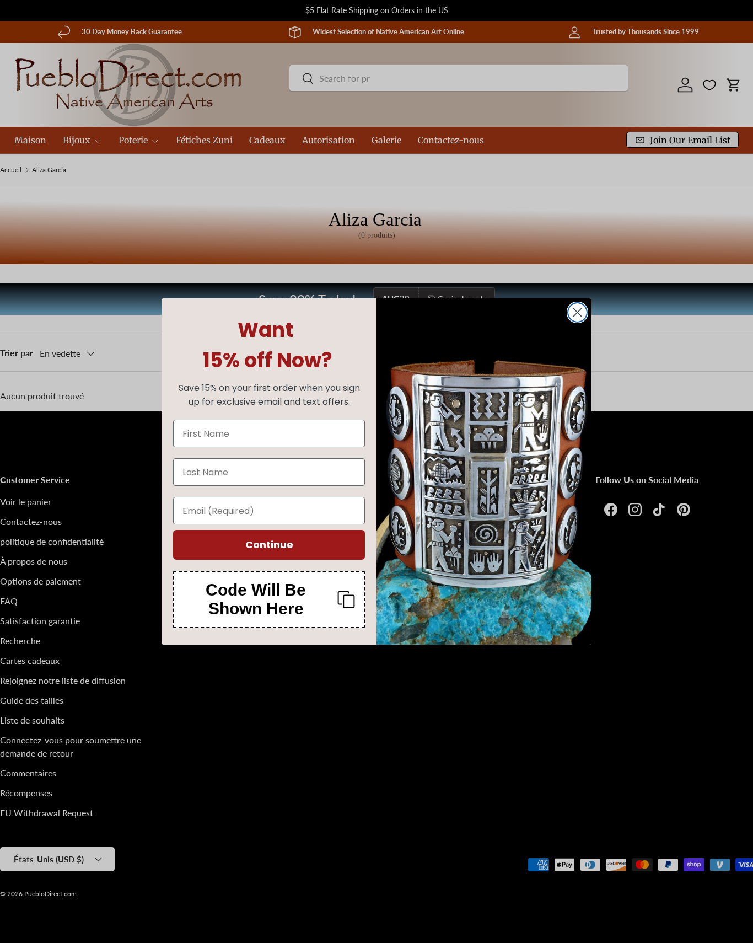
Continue (269, 544)
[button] (269, 599)
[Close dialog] (577, 312)
